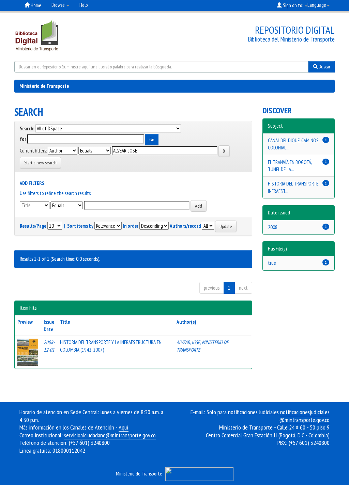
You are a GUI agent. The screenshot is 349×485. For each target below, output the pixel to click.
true (272, 263)
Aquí (123, 427)
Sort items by (80, 226)
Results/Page (33, 226)
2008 (272, 227)
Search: (27, 128)
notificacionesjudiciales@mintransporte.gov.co (304, 416)
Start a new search (40, 163)
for (23, 139)
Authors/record (185, 226)
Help (83, 5)
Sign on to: (293, 5)
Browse (58, 5)
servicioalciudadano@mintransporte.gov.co (110, 435)
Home (35, 5)
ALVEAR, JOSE (188, 342)
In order (130, 226)
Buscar (324, 67)
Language (316, 5)
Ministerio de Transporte (44, 86)
